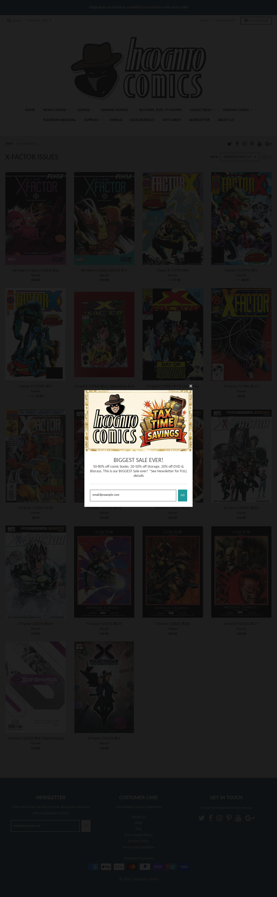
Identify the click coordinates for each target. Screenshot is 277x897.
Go (182, 495)
